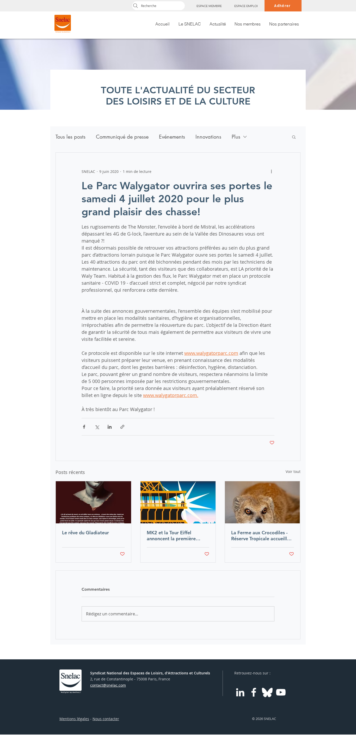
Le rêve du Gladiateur (85, 533)
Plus (236, 137)
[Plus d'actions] (271, 171)
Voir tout (293, 471)
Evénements (172, 137)
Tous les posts (70, 137)
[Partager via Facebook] (84, 426)
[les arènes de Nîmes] (93, 502)
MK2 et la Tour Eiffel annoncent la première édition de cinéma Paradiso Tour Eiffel (176, 536)
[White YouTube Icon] (281, 692)
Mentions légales (74, 718)
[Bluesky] (267, 692)
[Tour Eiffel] (178, 502)
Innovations (208, 137)
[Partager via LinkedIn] (109, 426)
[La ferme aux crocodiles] (262, 502)
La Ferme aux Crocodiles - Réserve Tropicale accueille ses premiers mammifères (260, 536)
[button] (293, 137)
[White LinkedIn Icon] (240, 692)
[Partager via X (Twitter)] (96, 426)
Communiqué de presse (122, 137)
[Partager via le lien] (122, 426)
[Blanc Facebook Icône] (254, 692)
